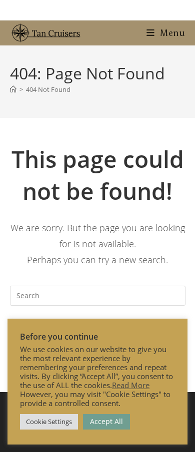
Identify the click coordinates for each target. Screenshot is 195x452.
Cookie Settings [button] (49, 421)
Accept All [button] (106, 421)
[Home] (13, 89)
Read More (131, 385)
